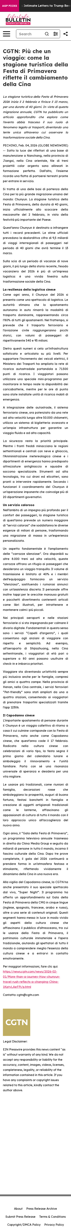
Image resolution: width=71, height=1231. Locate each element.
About (18, 1208)
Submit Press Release (20, 1216)
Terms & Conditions (52, 1216)
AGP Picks (9, 5)
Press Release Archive (41, 1208)
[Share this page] (65, 33)
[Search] (46, 34)
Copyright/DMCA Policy (24, 1224)
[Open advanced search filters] (55, 34)
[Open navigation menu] (6, 33)
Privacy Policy (54, 1224)
